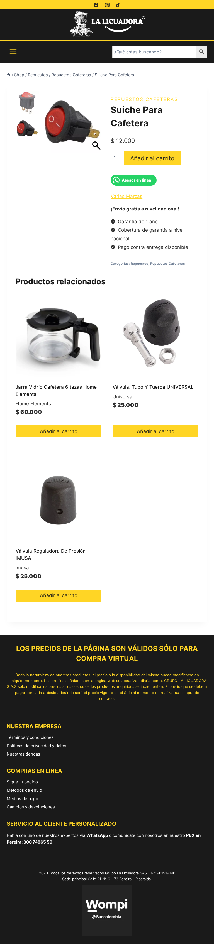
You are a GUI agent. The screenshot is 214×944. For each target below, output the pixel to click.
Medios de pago (22, 798)
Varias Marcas (126, 196)
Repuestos (139, 263)
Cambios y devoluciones (31, 807)
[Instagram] (107, 4)
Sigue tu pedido (22, 781)
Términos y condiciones (30, 737)
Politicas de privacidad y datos (36, 745)
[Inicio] (9, 74)
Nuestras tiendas (23, 754)
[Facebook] (96, 4)
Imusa (22, 567)
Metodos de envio (24, 790)
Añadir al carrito (152, 158)
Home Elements (33, 403)
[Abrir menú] (13, 51)
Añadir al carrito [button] (58, 431)
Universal (123, 396)
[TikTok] (118, 4)
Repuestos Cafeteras (144, 99)
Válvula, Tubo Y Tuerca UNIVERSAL (153, 387)
